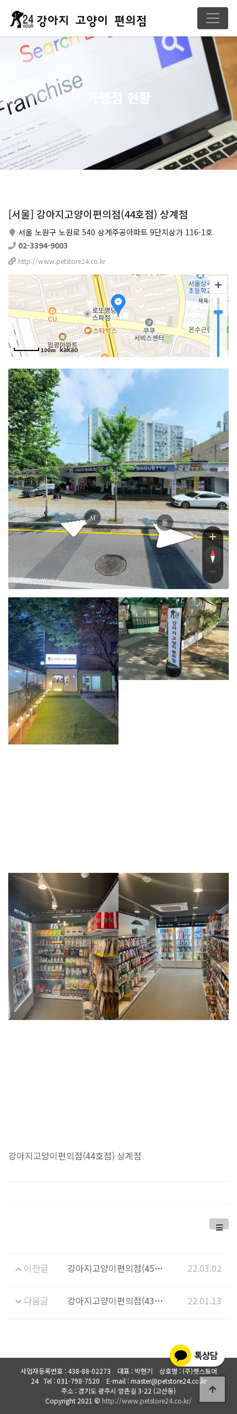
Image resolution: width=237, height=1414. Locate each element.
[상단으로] (212, 1389)
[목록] (219, 1223)
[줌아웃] (213, 573)
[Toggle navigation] (212, 18)
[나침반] (213, 555)
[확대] (218, 285)
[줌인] (213, 536)
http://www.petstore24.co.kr (61, 261)
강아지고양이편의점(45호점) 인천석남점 (142, 1268)
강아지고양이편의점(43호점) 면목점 (134, 1300)
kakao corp (22, 580)
